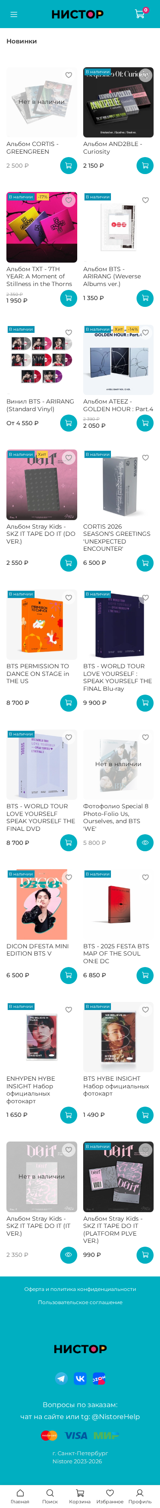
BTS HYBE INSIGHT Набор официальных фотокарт (116, 1086)
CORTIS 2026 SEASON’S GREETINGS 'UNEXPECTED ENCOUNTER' (117, 538)
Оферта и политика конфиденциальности (80, 1289)
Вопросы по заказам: (80, 1405)
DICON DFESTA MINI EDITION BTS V (37, 950)
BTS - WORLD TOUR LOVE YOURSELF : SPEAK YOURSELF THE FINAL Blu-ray (117, 677)
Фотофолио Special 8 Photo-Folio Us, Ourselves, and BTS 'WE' (115, 817)
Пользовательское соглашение (80, 1302)
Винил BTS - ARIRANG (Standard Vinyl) (40, 405)
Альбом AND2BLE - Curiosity (112, 147)
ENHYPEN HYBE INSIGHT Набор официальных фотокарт (30, 1090)
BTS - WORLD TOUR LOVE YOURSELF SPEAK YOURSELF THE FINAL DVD (40, 817)
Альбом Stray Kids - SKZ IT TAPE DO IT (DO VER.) (41, 534)
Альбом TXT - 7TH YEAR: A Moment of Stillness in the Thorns (39, 276)
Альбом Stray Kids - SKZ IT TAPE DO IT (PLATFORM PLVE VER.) (113, 1230)
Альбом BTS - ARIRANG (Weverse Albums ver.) (112, 276)
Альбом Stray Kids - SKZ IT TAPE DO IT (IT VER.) (38, 1226)
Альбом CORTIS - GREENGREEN (32, 147)
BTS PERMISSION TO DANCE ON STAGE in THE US (37, 673)
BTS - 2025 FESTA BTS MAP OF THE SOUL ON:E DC (116, 953)
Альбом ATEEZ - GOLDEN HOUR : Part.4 (118, 405)
